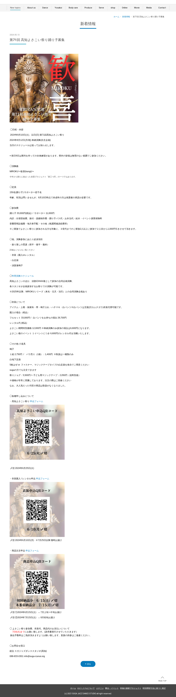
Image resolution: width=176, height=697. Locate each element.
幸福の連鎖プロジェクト (130, 688)
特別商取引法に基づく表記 (154, 688)
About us (31, 7)
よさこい (100, 688)
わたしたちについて (86, 688)
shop (113, 7)
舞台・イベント (112, 688)
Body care (73, 7)
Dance (45, 7)
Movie (137, 7)
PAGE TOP (162, 681)
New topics (15, 7)
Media (149, 7)
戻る (88, 663)
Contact (162, 7)
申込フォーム (36, 401)
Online (124, 7)
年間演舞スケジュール (23, 276)
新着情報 (126, 17)
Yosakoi (58, 7)
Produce (88, 7)
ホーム (116, 17)
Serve (101, 7)
